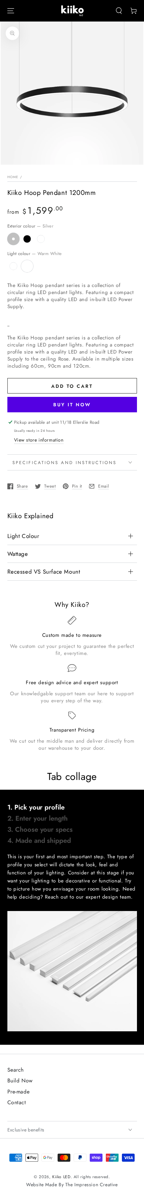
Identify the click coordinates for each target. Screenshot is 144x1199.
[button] (119, 10)
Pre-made (18, 1091)
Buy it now (72, 404)
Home (13, 176)
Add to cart (72, 386)
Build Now (20, 1080)
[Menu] (10, 10)
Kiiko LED (61, 1177)
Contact (16, 1102)
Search (15, 1070)
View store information (39, 440)
